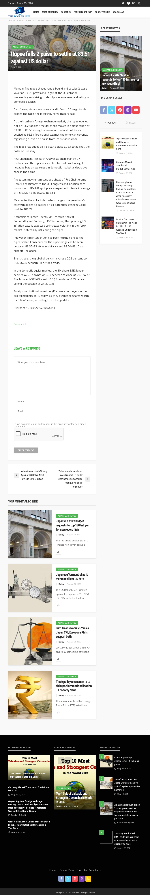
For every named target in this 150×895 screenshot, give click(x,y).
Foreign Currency (83, 12)
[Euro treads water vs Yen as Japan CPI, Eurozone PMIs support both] (30, 641)
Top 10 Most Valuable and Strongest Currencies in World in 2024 (126, 143)
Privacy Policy (67, 870)
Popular (111, 122)
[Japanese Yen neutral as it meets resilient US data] (30, 588)
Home (36, 12)
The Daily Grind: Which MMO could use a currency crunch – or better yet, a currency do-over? (126, 838)
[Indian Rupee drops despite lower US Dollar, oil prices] (106, 761)
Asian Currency (50, 12)
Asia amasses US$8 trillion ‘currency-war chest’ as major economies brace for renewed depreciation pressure (127, 811)
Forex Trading (102, 12)
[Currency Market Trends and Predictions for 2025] (108, 165)
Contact (53, 870)
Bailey (61, 535)
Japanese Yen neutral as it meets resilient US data (72, 577)
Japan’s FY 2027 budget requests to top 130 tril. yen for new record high (72, 525)
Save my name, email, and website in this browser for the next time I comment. (50, 425)
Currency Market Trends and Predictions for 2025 (126, 165)
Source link (20, 324)
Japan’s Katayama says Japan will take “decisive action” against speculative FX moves (127, 784)
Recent (133, 122)
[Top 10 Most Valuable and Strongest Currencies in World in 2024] (108, 142)
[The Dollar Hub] (19, 12)
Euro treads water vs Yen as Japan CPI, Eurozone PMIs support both (72, 632)
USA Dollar (118, 12)
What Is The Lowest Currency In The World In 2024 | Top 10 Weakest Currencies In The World (126, 226)
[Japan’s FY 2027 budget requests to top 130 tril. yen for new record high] (30, 534)
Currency (66, 12)
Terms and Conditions (89, 870)
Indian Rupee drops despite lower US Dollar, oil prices (126, 761)
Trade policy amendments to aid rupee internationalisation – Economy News (74, 686)
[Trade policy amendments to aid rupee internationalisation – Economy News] (30, 695)
